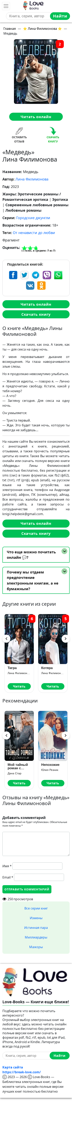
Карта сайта (12, 1067)
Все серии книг (36, 908)
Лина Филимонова (31, 179)
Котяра (47, 668)
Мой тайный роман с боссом (18, 766)
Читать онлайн (36, 116)
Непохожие (50, 764)
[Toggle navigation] (6, 6)
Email (7, 877)
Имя (7, 866)
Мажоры (36, 947)
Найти (60, 16)
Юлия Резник (49, 769)
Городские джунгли (33, 217)
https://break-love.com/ (21, 1072)
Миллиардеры (36, 937)
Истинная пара (36, 927)
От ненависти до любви (34, 232)
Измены (36, 918)
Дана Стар (14, 773)
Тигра (12, 668)
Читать (19, 686)
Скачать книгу (36, 314)
